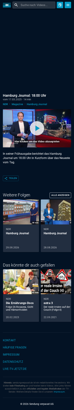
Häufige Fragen (14, 347)
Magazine (17, 104)
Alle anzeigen (60, 195)
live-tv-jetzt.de (15, 369)
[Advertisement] (37, 51)
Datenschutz (13, 361)
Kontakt (9, 340)
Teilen (10, 178)
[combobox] (37, 5)
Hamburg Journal (37, 104)
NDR (5, 104)
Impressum (11, 354)
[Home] (8, 5)
